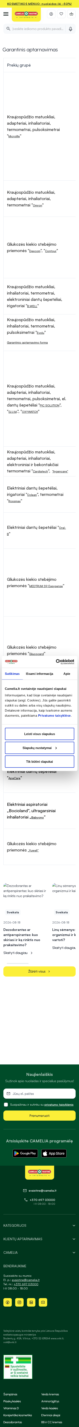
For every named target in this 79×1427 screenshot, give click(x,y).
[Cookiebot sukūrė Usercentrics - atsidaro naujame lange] (56, 662)
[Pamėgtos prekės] (61, 14)
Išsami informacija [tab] (39, 673)
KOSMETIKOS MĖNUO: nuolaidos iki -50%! (39, 3)
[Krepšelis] (71, 14)
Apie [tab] (66, 673)
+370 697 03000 (42, 1200)
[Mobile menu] (6, 14)
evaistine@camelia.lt (26, 1280)
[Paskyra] (51, 14)
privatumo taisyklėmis (59, 1104)
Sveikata (13, 912)
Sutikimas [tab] (12, 673)
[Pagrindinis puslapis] (26, 15)
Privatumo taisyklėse (54, 715)
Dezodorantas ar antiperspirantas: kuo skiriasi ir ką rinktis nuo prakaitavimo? (21, 937)
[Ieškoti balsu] (70, 28)
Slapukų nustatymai (37, 747)
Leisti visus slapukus (39, 734)
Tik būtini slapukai (39, 761)
